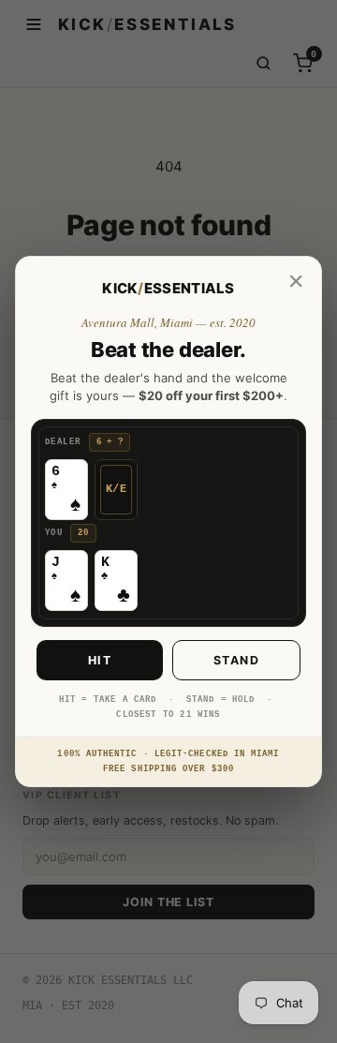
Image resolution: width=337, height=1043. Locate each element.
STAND (236, 660)
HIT (100, 660)
